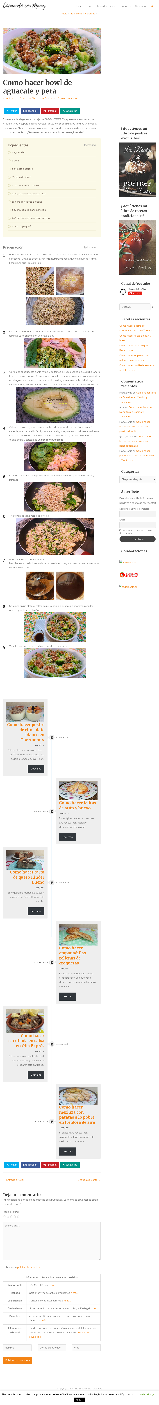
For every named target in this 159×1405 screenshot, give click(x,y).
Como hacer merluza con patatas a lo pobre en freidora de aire (77, 1115)
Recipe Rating (11, 1211)
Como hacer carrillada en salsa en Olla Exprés (26, 1040)
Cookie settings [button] (145, 1394)
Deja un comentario (69, 98)
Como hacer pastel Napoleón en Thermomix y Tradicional (136, 456)
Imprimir (91, 145)
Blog (89, 6)
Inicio (79, 6)
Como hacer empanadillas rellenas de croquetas (72, 956)
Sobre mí (126, 6)
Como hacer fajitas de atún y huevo (77, 805)
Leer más (36, 768)
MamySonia (39, 745)
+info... (51, 1285)
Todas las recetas (106, 6)
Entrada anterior (13, 1180)
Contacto (140, 6)
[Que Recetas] (127, 562)
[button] (152, 6)
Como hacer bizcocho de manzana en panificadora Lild (134, 427)
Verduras (50, 98)
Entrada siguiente (89, 1180)
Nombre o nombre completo (134, 509)
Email (122, 519)
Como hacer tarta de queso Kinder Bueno (27, 877)
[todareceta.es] (128, 586)
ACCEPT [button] (79, 1400)
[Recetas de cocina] (129, 574)
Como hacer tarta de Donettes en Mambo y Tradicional (137, 397)
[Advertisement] (137, 73)
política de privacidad (29, 1267)
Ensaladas (25, 98)
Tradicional (38, 98)
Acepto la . (24, 1267)
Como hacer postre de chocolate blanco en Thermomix (25, 732)
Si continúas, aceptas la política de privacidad (136, 531)
